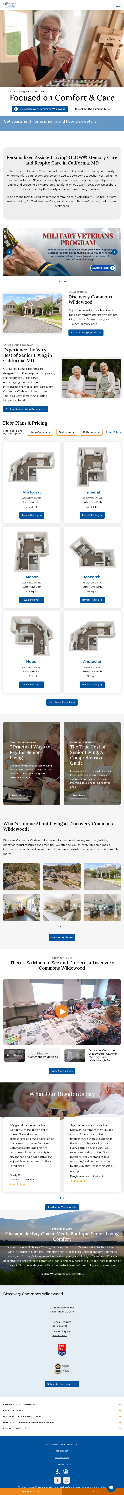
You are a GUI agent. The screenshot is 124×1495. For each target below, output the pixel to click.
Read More (18, 795)
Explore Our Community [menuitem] (19, 1404)
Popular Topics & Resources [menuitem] (22, 1416)
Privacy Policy (62, 1457)
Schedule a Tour (31, 1491)
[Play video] (62, 1012)
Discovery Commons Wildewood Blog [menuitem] (28, 1422)
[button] (9, 252)
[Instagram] (66, 1480)
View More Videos (62, 1071)
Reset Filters (113, 432)
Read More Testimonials (62, 1207)
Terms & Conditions (62, 1464)
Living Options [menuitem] (13, 1410)
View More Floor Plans (62, 702)
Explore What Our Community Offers (62, 1274)
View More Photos (62, 937)
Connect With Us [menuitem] (14, 1428)
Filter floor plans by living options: (13, 432)
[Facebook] (57, 1480)
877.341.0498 (62, 1451)
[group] (62, 252)
